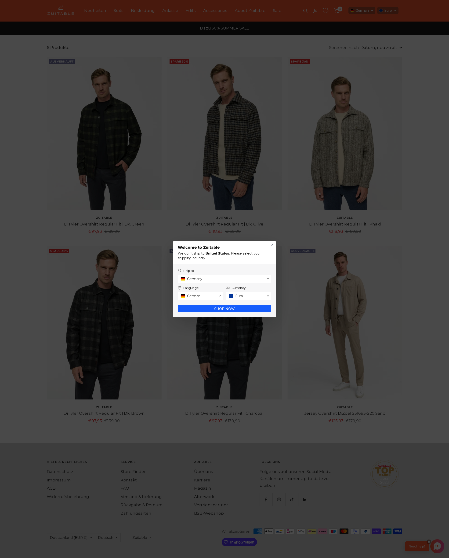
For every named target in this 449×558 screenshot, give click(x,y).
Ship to (188, 271)
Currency (239, 288)
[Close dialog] (272, 244)
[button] (224, 279)
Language (191, 288)
